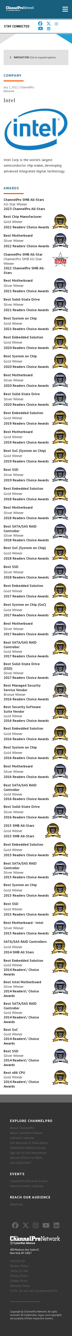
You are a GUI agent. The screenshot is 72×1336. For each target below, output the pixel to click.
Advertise (16, 1204)
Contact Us (17, 1261)
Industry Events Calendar (27, 1186)
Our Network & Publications (29, 1143)
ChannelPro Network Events (29, 1181)
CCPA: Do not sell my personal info (33, 1291)
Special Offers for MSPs (26, 1158)
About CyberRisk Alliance (26, 1133)
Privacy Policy (19, 1276)
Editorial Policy (20, 1286)
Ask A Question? (20, 1163)
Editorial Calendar (22, 1138)
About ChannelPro (22, 1128)
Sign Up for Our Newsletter (28, 1153)
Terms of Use (19, 1271)
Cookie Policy (19, 1281)
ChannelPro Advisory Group (28, 1148)
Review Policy (19, 1266)
